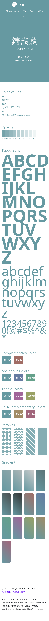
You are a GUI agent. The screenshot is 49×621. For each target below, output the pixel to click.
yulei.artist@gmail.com (13, 591)
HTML (25, 11)
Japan (17, 11)
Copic (33, 11)
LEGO (24, 16)
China (9, 11)
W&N (40, 11)
